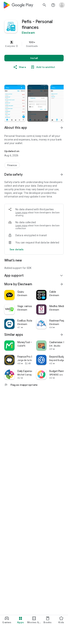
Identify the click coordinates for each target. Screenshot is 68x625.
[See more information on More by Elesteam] (61, 284)
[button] (17, 46)
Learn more (21, 212)
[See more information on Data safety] (61, 174)
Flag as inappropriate (21, 384)
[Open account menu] (61, 5)
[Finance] (12, 165)
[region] (34, 44)
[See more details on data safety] (16, 249)
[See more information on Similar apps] (61, 334)
